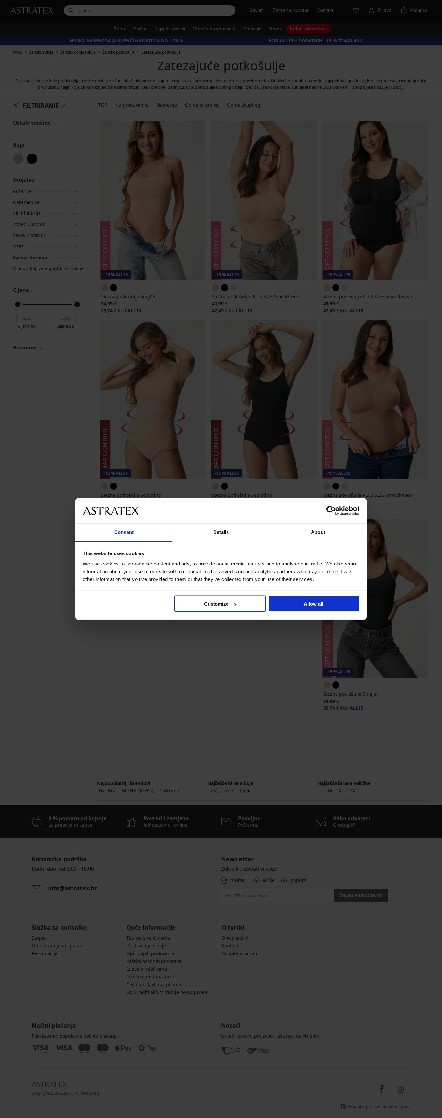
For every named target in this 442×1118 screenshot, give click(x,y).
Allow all (313, 604)
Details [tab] (221, 532)
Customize (216, 604)
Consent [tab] (124, 532)
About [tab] (318, 532)
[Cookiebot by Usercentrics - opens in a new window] (331, 511)
